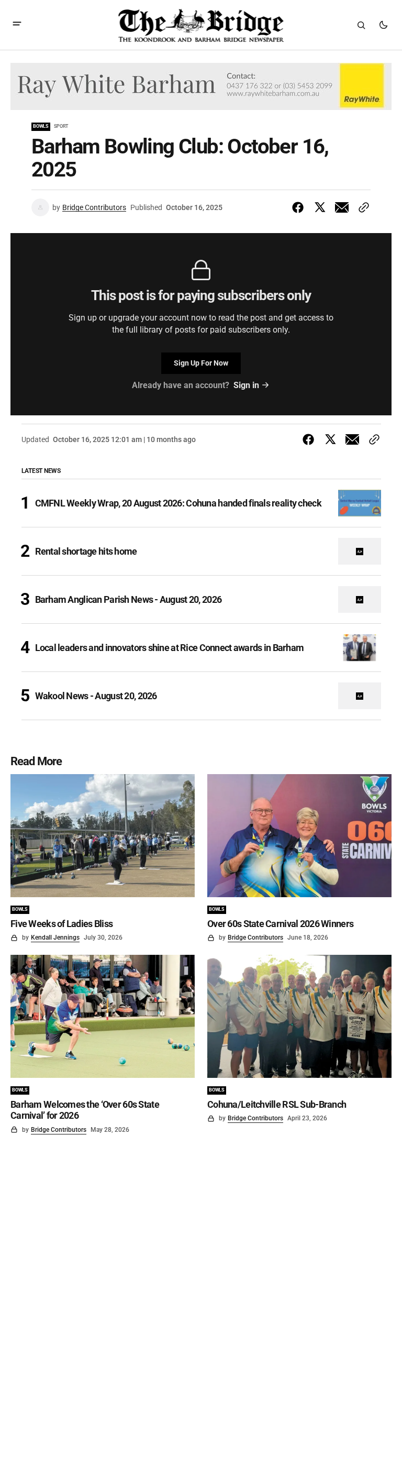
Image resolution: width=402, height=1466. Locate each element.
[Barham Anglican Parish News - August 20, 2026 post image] (359, 599)
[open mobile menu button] (17, 24)
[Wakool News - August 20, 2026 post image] (359, 695)
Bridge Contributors (94, 207)
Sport (61, 126)
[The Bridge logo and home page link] (200, 25)
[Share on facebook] (300, 207)
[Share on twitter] (320, 207)
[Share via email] (342, 207)
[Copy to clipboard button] (362, 207)
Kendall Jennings (55, 937)
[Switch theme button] (383, 25)
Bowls (41, 126)
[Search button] (361, 25)
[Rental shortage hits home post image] (359, 551)
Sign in (246, 385)
